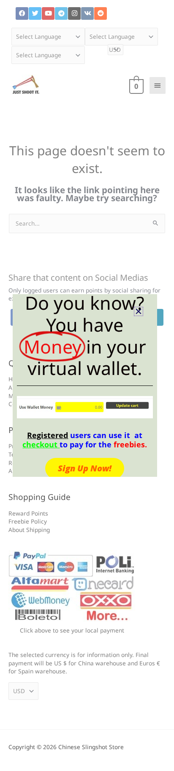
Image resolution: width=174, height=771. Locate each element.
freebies (129, 444)
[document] (87, 385)
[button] (138, 311)
